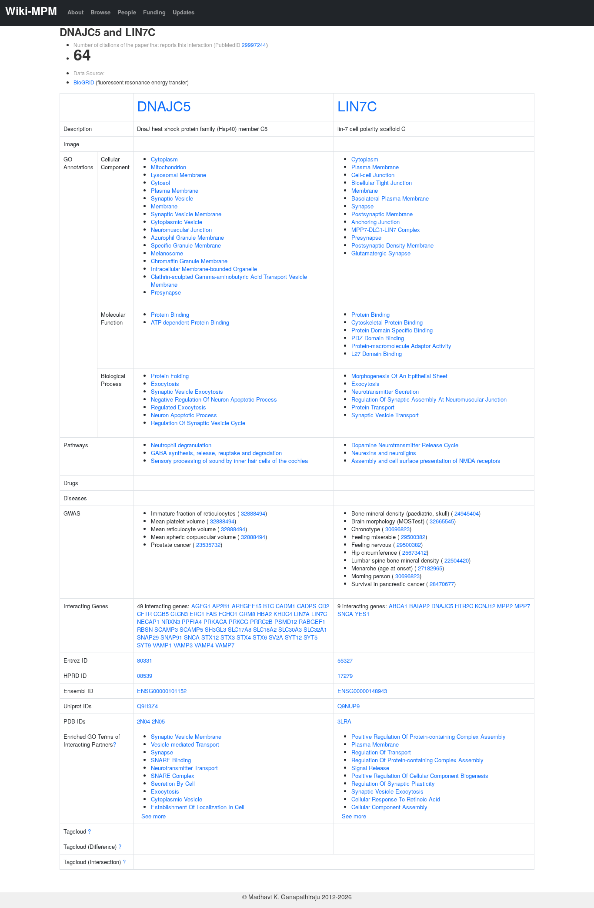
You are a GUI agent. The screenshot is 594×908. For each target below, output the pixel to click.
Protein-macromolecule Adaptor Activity (401, 346)
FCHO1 (228, 614)
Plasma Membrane (174, 190)
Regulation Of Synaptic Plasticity (393, 783)
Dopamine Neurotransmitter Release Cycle (404, 445)
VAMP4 (204, 645)
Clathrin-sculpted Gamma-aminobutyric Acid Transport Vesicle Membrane (229, 280)
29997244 (254, 44)
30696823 (397, 529)
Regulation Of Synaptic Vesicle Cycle (198, 423)
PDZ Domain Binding (377, 338)
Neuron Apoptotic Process (184, 415)
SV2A (276, 637)
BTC (268, 606)
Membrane (164, 206)
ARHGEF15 (246, 606)
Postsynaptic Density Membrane (392, 245)
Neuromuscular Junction (181, 229)
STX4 (244, 637)
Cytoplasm (164, 159)
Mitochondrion (168, 167)
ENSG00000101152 (162, 691)
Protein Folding (170, 376)
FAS (211, 614)
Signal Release (370, 768)
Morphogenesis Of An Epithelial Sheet (399, 376)
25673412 (414, 552)
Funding (154, 12)
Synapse (362, 206)
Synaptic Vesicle (172, 198)
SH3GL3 (215, 629)
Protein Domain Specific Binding (392, 330)
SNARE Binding (171, 760)
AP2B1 (221, 606)
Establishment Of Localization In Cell (197, 807)
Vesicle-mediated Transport (185, 744)
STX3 (227, 637)
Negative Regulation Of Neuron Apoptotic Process (214, 399)
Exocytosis (165, 383)
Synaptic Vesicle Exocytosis (187, 391)
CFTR (144, 614)
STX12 (210, 637)
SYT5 (310, 637)
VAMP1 (162, 645)
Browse (100, 12)
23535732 (208, 544)
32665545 (442, 521)
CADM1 (285, 606)
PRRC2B (261, 621)
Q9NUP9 (348, 706)
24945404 (466, 513)
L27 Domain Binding (376, 353)
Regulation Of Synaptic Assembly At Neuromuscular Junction (429, 399)
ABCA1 (398, 606)
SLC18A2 (265, 629)
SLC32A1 (315, 629)
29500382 (413, 537)
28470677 (442, 584)
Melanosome (167, 253)
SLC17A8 (239, 629)
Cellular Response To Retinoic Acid (395, 799)
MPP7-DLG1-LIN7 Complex (385, 229)
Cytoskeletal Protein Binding (387, 322)
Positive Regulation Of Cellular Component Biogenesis (419, 775)
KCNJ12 (485, 606)
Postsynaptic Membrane (382, 214)
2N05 (158, 721)
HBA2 (264, 614)
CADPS (307, 606)
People (126, 12)
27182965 (430, 568)
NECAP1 (148, 621)
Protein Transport (372, 407)
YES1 (362, 614)
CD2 (323, 606)
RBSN (145, 629)
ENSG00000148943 (362, 691)
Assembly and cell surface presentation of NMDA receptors (426, 460)
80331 (144, 660)
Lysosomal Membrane (178, 175)
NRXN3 (170, 621)
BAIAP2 (419, 606)
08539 (144, 675)
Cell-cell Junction (372, 175)
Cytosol (160, 182)
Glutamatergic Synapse (380, 253)
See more (153, 816)
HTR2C (464, 606)
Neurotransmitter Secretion (385, 391)
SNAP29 (148, 637)
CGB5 (161, 614)
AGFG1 (200, 606)
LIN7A (302, 614)
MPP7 (522, 606)
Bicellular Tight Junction (381, 182)
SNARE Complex (172, 775)
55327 (345, 660)
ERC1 (197, 614)
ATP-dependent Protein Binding (190, 322)
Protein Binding (170, 314)
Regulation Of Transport (381, 752)
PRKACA (215, 621)
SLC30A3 (290, 629)
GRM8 (247, 614)
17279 (345, 675)
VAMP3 (183, 645)
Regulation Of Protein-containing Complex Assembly (417, 760)
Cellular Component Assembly (389, 807)
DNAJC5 (164, 105)
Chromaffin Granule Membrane (189, 261)
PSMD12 (285, 621)
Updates (183, 12)
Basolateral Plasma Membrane (390, 198)
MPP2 (505, 606)
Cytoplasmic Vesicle (176, 222)
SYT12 (293, 637)
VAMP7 (224, 645)
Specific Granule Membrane (186, 245)
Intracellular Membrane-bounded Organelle (204, 269)
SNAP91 (171, 637)
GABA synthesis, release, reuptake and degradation (216, 453)
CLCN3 (179, 614)
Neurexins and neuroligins (383, 453)
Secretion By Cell (173, 783)
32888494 (253, 513)
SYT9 (144, 645)
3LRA (344, 721)
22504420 (456, 560)
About (75, 12)
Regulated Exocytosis (178, 407)
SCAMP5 (191, 629)
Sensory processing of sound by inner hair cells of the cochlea (229, 460)
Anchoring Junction (375, 222)
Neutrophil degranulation (181, 445)
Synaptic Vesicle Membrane (186, 214)
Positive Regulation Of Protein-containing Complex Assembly (428, 736)
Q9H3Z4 (147, 706)
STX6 (260, 637)
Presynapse (166, 292)
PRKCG (238, 621)
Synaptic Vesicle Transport (385, 415)
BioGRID (83, 82)
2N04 (143, 721)
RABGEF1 (312, 621)
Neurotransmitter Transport (184, 768)
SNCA (192, 637)
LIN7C (357, 105)
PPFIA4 (192, 621)
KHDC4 (283, 614)
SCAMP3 (166, 629)
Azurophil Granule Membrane (187, 237)
